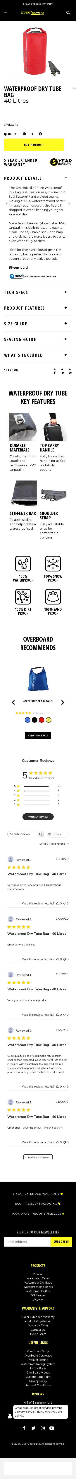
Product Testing (38, 1360)
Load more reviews (38, 1157)
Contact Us (38, 1329)
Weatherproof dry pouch (38, 701)
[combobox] (54, 844)
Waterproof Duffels (38, 1291)
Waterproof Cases (38, 1278)
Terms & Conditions (38, 1385)
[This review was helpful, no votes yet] (57, 904)
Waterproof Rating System (38, 1364)
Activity (38, 1299)
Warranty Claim (38, 1325)
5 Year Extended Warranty (38, 1317)
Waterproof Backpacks (38, 1287)
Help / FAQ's (38, 1334)
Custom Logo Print (38, 1377)
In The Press (38, 1368)
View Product (38, 735)
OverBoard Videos (38, 1372)
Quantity (10, 134)
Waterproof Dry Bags (38, 1282)
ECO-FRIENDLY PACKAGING (36, 1203)
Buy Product (34, 145)
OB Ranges (38, 1295)
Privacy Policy (38, 1381)
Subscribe (61, 1242)
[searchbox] (22, 834)
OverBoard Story (38, 1351)
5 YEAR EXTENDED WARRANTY (36, 1193)
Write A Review (38, 817)
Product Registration (38, 1321)
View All (38, 1274)
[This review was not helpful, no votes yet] (64, 904)
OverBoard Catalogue (38, 1355)
